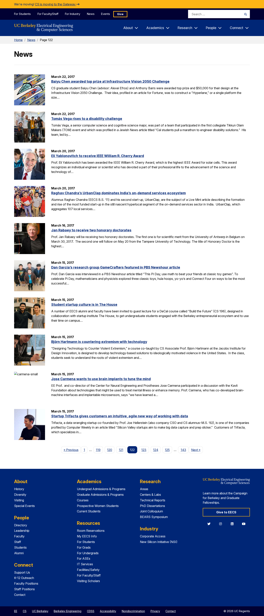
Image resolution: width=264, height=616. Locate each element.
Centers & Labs (150, 495)
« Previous (72, 450)
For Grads (84, 547)
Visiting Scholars (88, 581)
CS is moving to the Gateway (55, 4)
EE (15, 611)
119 (98, 450)
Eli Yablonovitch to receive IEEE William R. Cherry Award (97, 156)
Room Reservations (91, 531)
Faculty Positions (26, 583)
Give (120, 14)
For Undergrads (88, 553)
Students (20, 547)
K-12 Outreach (24, 578)
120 (109, 450)
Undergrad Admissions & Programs (101, 489)
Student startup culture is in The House (84, 304)
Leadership (21, 531)
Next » (197, 450)
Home (18, 40)
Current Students (88, 511)
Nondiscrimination (133, 611)
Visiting (19, 500)
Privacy (155, 611)
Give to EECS (226, 512)
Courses (83, 500)
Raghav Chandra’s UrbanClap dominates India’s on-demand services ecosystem (118, 193)
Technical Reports (152, 500)
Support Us (22, 572)
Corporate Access (152, 536)
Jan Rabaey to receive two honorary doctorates (91, 230)
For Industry (72, 13)
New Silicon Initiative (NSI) (158, 542)
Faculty (19, 536)
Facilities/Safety (88, 570)
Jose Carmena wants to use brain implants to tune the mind (101, 379)
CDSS (90, 611)
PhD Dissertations (152, 506)
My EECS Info (87, 536)
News (91, 13)
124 (155, 450)
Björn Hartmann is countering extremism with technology (99, 342)
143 (183, 450)
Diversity (20, 495)
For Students (22, 13)
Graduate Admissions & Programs (100, 495)
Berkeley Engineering (67, 611)
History (19, 489)
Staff (17, 542)
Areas (144, 489)
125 (167, 450)
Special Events (24, 506)
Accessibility (108, 611)
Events (105, 13)
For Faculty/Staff (47, 13)
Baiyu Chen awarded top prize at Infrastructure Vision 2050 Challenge (110, 81)
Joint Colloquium (151, 511)
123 (143, 450)
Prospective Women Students (98, 506)
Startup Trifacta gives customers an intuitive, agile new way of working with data (119, 416)
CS (24, 611)
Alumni (19, 553)
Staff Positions (24, 589)
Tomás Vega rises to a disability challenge (86, 119)
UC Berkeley (40, 611)
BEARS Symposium (154, 517)
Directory (20, 525)
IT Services (85, 564)
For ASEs (83, 558)
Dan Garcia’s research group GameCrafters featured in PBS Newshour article (115, 267)
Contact (19, 595)
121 (121, 450)
